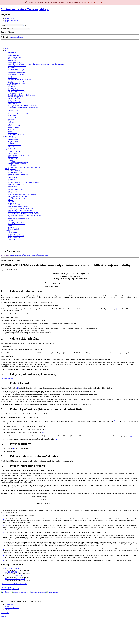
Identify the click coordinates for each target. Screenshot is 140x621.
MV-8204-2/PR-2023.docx (13, 568)
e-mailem (10, 584)
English (20, 37)
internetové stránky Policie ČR (10, 587)
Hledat (3, 25)
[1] (116, 309)
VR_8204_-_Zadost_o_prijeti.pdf (15, 579)
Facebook (23, 584)
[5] (45, 429)
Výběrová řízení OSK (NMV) (40, 255)
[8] (56, 439)
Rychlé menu (5, 28)
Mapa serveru (14, 37)
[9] (13, 448)
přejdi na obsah (9, 18)
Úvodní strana (5, 255)
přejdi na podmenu (10, 22)
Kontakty (7, 606)
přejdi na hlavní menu (11, 20)
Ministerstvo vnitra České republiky (24, 9)
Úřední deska (26, 255)
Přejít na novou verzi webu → (93, 2)
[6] (43, 432)
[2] (18, 388)
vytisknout (4, 584)
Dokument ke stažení (7, 378)
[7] (131, 436)
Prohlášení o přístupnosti (12, 608)
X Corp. (16, 584)
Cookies (7, 609)
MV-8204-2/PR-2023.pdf (12, 572)
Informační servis (15, 255)
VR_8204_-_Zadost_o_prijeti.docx (15, 575)
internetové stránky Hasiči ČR (10, 589)
